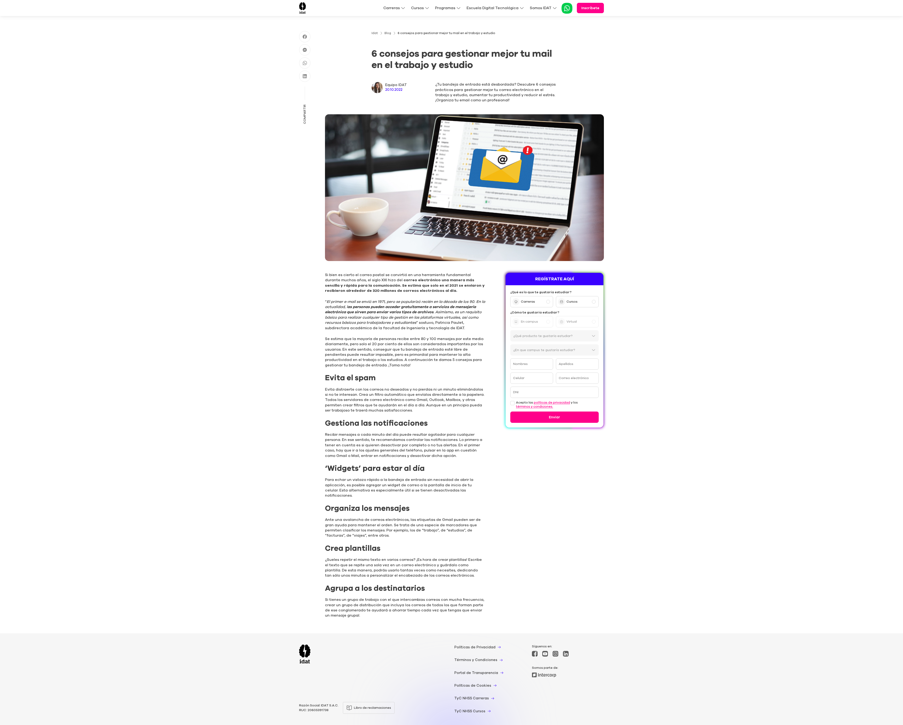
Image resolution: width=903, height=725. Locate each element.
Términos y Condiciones (475, 660)
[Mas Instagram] (555, 654)
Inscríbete (590, 8)
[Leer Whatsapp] (567, 8)
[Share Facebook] (304, 36)
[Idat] (302, 8)
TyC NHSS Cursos (469, 711)
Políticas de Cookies (472, 685)
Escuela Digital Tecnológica (493, 8)
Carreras (391, 8)
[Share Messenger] (304, 49)
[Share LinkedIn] (304, 76)
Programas (445, 8)
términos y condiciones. (534, 407)
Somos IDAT (540, 8)
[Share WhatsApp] (304, 63)
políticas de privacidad (552, 403)
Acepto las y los (547, 405)
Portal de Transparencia (476, 672)
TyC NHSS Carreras (471, 698)
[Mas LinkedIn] (566, 654)
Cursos (417, 8)
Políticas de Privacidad (474, 647)
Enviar (554, 417)
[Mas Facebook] (535, 654)
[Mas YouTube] (545, 654)
